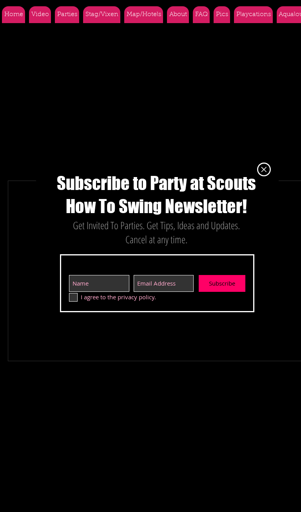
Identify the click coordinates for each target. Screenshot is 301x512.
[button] (264, 169)
